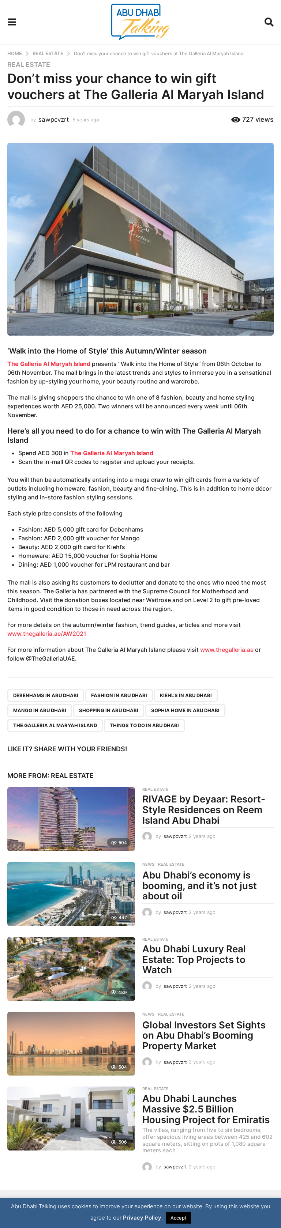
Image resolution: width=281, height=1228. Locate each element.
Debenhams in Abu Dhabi (45, 695)
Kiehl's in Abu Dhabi (186, 695)
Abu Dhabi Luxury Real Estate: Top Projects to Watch (194, 959)
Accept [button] (179, 1218)
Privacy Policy (142, 1217)
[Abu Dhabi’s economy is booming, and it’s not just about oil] (71, 894)
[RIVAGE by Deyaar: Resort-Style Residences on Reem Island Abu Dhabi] (71, 819)
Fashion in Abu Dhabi (119, 695)
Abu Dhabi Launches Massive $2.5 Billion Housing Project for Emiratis (206, 1109)
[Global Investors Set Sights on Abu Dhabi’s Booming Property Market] (71, 1044)
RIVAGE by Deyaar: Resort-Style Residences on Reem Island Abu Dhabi (203, 809)
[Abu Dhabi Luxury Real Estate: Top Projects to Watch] (71, 969)
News (148, 864)
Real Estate (28, 64)
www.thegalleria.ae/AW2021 (46, 633)
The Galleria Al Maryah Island (55, 725)
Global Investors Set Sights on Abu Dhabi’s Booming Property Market (204, 1035)
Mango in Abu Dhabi (39, 710)
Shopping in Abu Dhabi (108, 710)
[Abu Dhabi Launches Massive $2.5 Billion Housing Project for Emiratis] (71, 1118)
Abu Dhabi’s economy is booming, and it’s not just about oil (199, 885)
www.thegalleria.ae (227, 649)
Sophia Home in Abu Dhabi (185, 710)
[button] (11, 22)
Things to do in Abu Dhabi (144, 725)
